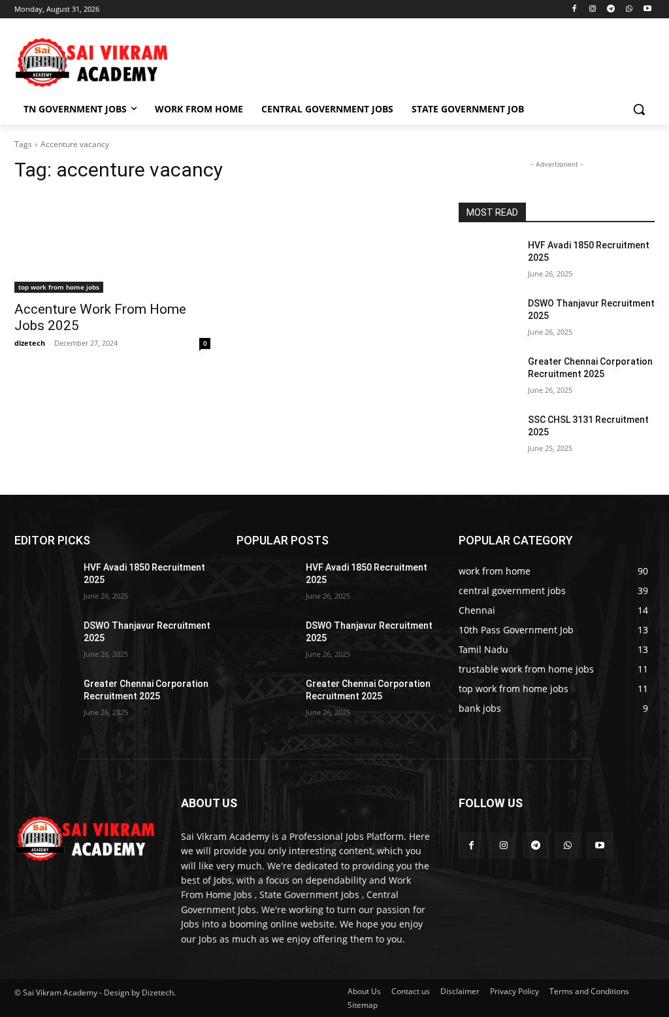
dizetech (29, 343)
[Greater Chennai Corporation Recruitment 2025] (488, 376)
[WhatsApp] (628, 9)
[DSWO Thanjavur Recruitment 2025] (488, 318)
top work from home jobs (58, 287)
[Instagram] (592, 9)
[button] (639, 109)
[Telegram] (611, 9)
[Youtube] (647, 9)
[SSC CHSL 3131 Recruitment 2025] (488, 434)
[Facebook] (574, 9)
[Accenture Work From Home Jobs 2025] (112, 244)
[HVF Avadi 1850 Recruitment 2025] (488, 259)
